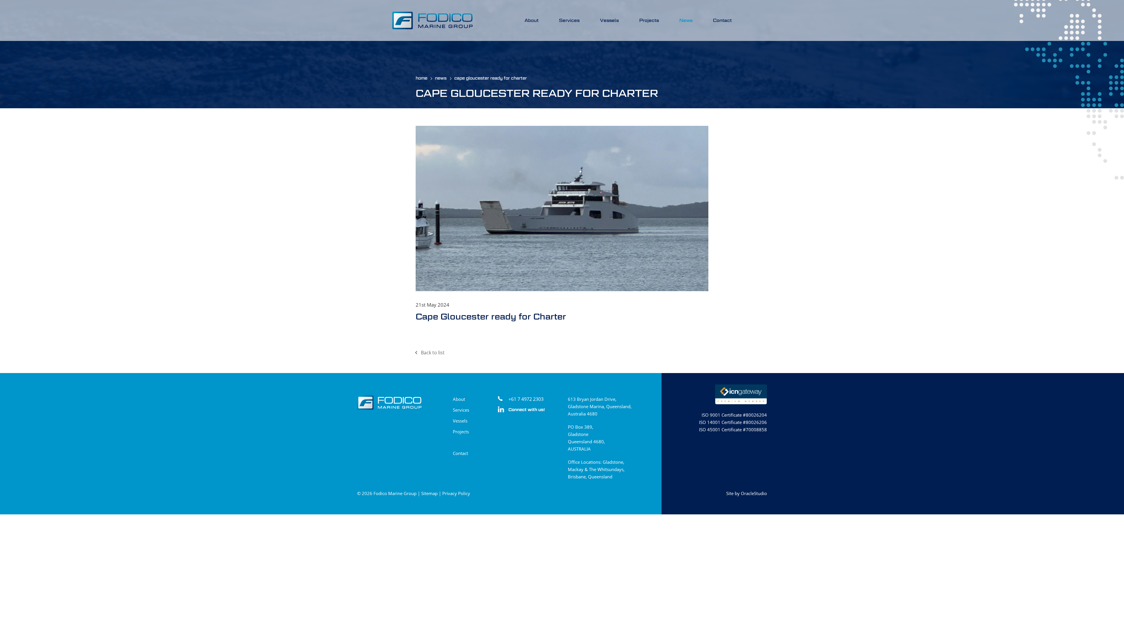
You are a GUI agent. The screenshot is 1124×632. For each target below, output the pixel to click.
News (686, 20)
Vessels (609, 20)
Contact (722, 20)
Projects (649, 20)
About (532, 20)
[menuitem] (531, 20)
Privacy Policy (456, 493)
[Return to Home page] (432, 21)
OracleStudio (754, 493)
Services (569, 20)
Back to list (433, 353)
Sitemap (429, 493)
